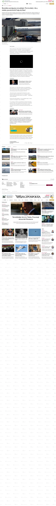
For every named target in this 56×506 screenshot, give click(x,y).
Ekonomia (30, 3)
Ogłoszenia (15, 183)
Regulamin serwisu (9, 184)
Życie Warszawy (22, 187)
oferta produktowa (14, 191)
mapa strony (3, 191)
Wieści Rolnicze (22, 186)
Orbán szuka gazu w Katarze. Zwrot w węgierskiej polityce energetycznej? (25, 82)
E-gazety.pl (21, 183)
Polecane (9, 146)
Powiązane (3, 146)
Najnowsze (15, 146)
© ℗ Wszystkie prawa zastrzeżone (14, 142)
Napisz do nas (4, 184)
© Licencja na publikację (13, 141)
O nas (2, 182)
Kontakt (3, 183)
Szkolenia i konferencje (5, 189)
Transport (9, 5)
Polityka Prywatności (9, 182)
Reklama (15, 182)
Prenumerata (15, 184)
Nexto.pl (21, 184)
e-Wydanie (47, 3)
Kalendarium (8, 191)
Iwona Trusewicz (12, 46)
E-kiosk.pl (21, 182)
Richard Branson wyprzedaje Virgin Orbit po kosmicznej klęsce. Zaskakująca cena (26, 112)
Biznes (7, 5)
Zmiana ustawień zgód (10, 183)
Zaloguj (52, 3)
